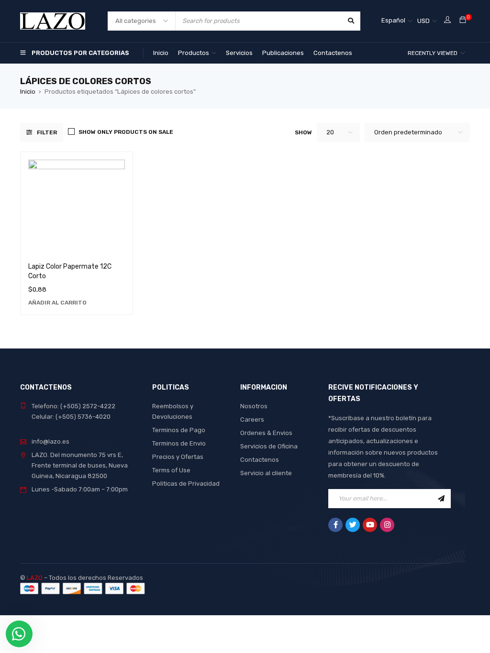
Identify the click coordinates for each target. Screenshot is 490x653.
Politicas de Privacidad (186, 483)
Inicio (27, 91)
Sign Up (441, 498)
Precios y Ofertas (177, 456)
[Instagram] (387, 525)
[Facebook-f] (335, 525)
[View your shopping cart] (462, 20)
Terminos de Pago (178, 430)
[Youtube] (370, 525)
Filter (47, 132)
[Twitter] (352, 525)
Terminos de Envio (179, 443)
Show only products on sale (125, 132)
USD (423, 20)
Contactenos (259, 459)
